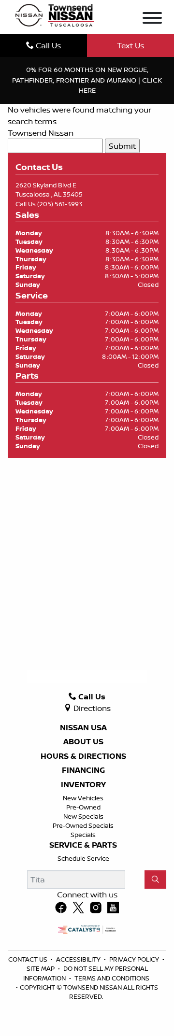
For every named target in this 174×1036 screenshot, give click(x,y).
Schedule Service (83, 858)
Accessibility (79, 959)
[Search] (155, 879)
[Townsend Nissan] (54, 14)
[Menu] (152, 19)
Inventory (83, 785)
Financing (83, 770)
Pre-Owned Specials (83, 825)
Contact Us (28, 959)
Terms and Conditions (111, 978)
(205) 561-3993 (60, 203)
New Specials (83, 816)
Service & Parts (83, 845)
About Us (83, 742)
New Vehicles (83, 798)
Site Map (41, 968)
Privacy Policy (134, 959)
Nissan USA (83, 728)
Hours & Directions (83, 756)
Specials (83, 834)
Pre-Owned (83, 807)
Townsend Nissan (40, 133)
